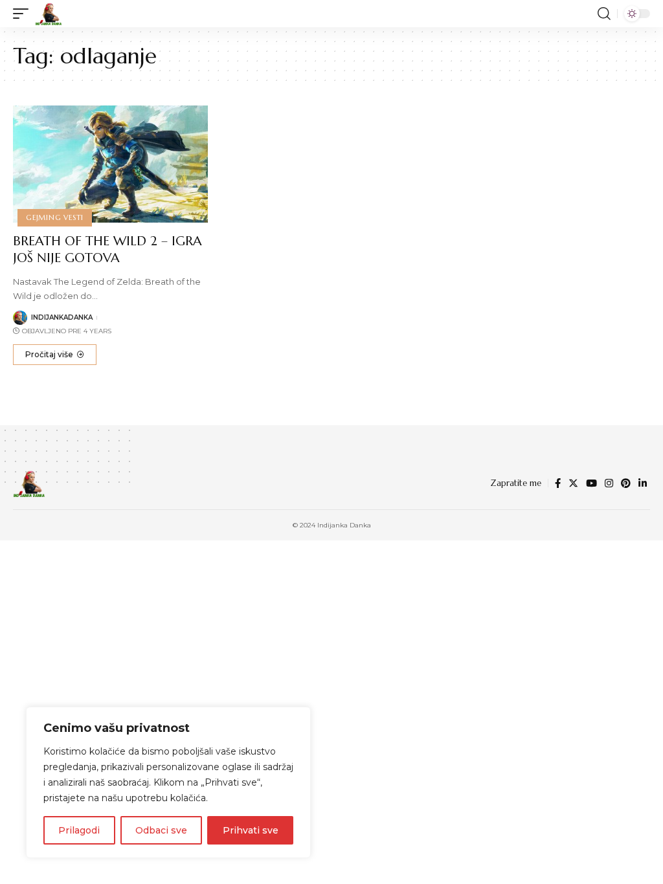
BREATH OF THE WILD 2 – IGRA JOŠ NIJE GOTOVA (107, 249)
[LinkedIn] (642, 483)
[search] (604, 14)
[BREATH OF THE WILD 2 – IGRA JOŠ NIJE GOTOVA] (110, 164)
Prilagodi (79, 830)
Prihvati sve (250, 830)
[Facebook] (558, 483)
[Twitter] (573, 483)
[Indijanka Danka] (48, 13)
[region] (168, 782)
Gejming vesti (55, 217)
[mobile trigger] (24, 13)
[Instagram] (608, 483)
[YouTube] (591, 483)
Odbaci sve (161, 830)
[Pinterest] (626, 483)
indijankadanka (62, 317)
